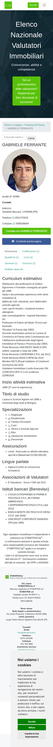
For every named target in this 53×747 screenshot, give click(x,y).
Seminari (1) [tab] (11, 263)
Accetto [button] (32, 721)
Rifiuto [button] (32, 727)
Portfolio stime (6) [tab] (14, 269)
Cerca (31, 138)
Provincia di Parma (34, 125)
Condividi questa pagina (27, 241)
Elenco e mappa (13, 125)
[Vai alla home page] (8, 5)
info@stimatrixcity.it (26, 632)
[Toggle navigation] (44, 5)
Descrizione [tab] (11, 251)
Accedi (33, 5)
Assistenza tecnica (26, 650)
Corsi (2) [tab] (28, 257)
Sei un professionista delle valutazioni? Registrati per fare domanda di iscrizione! (26, 91)
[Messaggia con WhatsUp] (13, 217)
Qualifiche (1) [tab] (12, 257)
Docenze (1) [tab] (29, 263)
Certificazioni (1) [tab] (30, 251)
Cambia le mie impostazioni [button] (32, 735)
